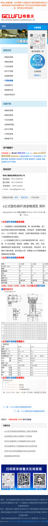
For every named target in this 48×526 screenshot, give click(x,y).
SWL (31, 153)
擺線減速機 (24, 156)
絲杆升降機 (8, 71)
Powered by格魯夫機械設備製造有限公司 (24, 521)
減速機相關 (8, 76)
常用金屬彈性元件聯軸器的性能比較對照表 (20, 446)
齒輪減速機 (8, 62)
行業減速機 (8, 134)
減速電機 (12, 159)
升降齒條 (4, 153)
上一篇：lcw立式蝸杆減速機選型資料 (17, 407)
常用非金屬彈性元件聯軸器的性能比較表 (19, 441)
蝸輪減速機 (8, 57)
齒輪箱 (38, 159)
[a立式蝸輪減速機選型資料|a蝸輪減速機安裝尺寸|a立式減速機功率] (18, 17)
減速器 (20, 419)
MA (10, 153)
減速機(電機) (9, 124)
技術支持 (24, 197)
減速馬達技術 (9, 94)
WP (30, 156)
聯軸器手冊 (8, 138)
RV (42, 156)
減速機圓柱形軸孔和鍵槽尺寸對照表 (18, 436)
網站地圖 (44, 521)
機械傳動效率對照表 (12, 456)
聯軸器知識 (8, 90)
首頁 (4, 26)
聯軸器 (35, 153)
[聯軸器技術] (24, 33)
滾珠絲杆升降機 (22, 159)
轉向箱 (14, 153)
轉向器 (27, 153)
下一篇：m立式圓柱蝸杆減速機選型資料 (29, 411)
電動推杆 (32, 159)
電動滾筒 (21, 153)
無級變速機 (14, 156)
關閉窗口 (37, 75)
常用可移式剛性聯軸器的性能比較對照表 (19, 451)
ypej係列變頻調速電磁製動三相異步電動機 (20, 431)
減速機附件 (8, 85)
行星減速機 (8, 66)
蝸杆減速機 (11, 222)
